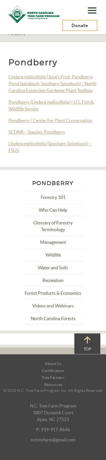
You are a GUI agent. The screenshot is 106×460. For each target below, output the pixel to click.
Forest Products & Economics (53, 293)
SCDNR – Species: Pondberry (36, 131)
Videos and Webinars (53, 305)
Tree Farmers (53, 377)
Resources (53, 384)
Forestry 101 (53, 197)
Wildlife (53, 254)
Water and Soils (53, 267)
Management (53, 242)
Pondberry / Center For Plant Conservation (50, 120)
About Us (53, 363)
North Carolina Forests (53, 318)
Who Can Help (53, 209)
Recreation (53, 280)
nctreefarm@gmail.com (53, 439)
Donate (80, 25)
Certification (53, 370)
